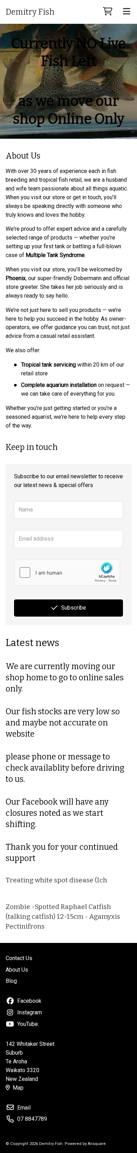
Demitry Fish (30, 12)
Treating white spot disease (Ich (56, 880)
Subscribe (73, 607)
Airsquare (97, 1143)
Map (18, 1087)
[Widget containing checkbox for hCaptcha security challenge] (67, 572)
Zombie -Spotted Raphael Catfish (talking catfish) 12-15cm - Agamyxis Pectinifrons (63, 917)
